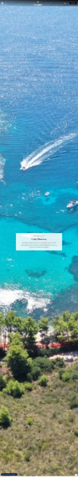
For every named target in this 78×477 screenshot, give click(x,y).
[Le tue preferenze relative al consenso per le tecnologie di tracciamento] (76, 475)
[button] (2, 3)
